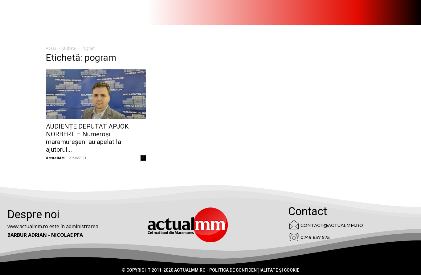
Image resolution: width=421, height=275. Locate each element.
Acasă (51, 48)
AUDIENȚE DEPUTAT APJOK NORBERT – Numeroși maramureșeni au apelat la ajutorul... (87, 138)
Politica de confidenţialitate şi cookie (254, 270)
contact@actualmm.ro (331, 225)
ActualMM (55, 157)
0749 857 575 (315, 237)
